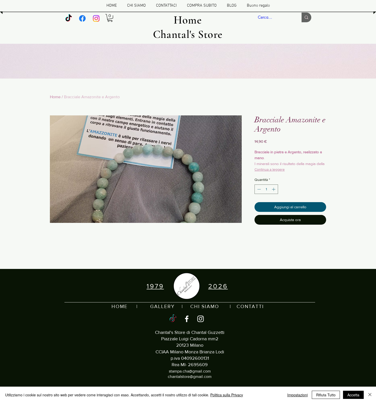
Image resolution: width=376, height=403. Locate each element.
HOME (120, 306)
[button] (110, 18)
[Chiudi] (370, 395)
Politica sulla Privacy (226, 394)
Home (55, 97)
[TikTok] (68, 18)
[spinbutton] (266, 189)
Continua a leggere (270, 169)
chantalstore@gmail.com (190, 376)
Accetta (353, 394)
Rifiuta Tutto (326, 394)
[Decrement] (258, 189)
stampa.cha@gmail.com (190, 371)
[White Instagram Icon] (200, 318)
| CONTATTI (241, 306)
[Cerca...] (306, 17)
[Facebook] (82, 18)
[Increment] (274, 189)
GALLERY (162, 306)
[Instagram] (96, 18)
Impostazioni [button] (297, 394)
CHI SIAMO (204, 306)
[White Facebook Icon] (186, 318)
